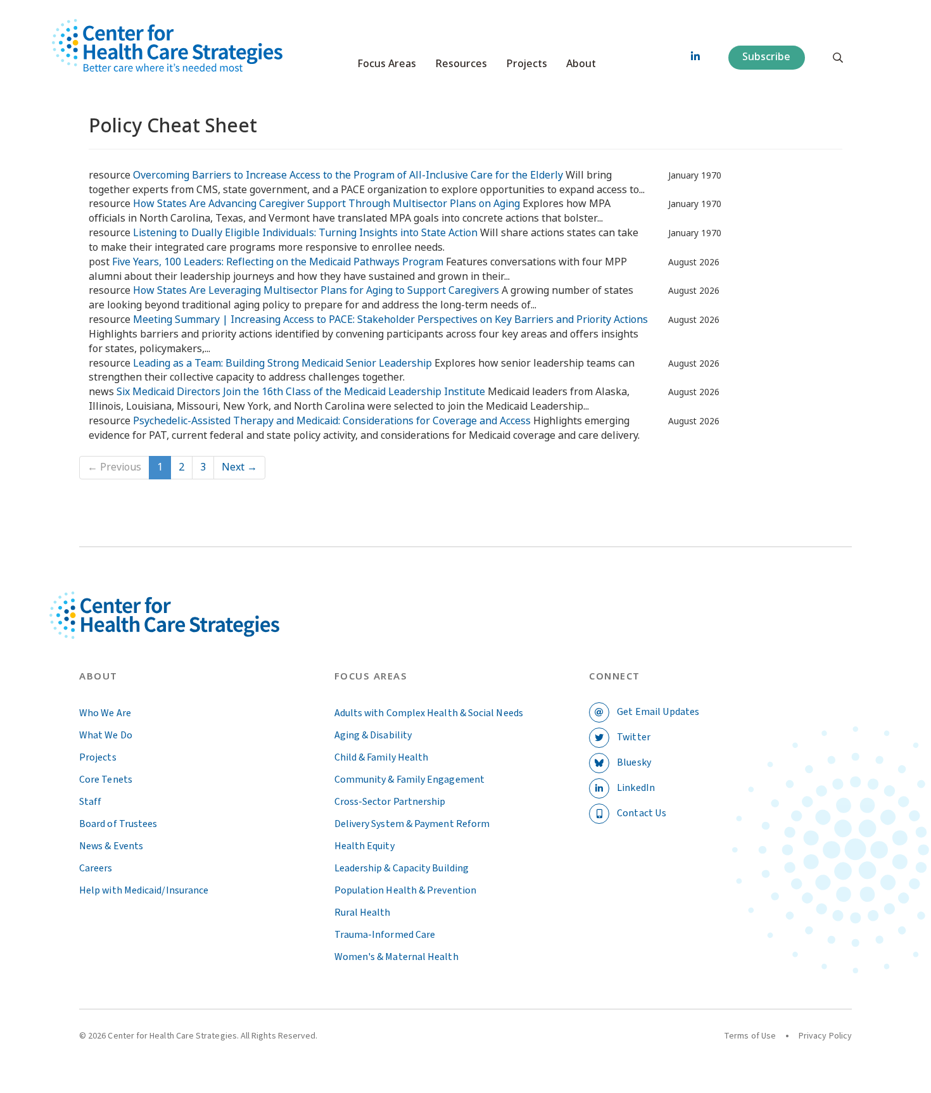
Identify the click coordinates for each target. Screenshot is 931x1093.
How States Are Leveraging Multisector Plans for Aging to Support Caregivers (316, 290)
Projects (526, 64)
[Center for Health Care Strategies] (194, 630)
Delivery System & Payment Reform (412, 824)
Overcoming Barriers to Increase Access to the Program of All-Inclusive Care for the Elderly (348, 175)
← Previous (114, 467)
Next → (239, 467)
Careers (96, 868)
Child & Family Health (381, 757)
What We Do (105, 735)
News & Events (111, 846)
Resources (461, 64)
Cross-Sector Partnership (390, 802)
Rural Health (362, 912)
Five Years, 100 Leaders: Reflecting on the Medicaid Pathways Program (277, 262)
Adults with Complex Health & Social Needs (428, 713)
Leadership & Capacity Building (401, 868)
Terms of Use (750, 1036)
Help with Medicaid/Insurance (143, 890)
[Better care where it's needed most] (167, 45)
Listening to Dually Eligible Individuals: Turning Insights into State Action (305, 232)
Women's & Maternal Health (396, 957)
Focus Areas (386, 64)
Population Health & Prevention (405, 890)
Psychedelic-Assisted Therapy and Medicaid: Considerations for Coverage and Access (332, 421)
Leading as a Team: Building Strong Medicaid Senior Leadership (282, 363)
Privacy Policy (825, 1036)
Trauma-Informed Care (385, 935)
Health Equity (364, 846)
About (581, 64)
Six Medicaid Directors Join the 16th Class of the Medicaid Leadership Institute (301, 391)
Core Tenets (105, 780)
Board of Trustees (118, 824)
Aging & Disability (373, 735)
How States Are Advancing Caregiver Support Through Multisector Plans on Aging (326, 203)
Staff (90, 802)
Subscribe (766, 56)
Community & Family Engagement (409, 780)
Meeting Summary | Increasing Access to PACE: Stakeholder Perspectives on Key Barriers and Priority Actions (390, 319)
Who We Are (105, 713)
